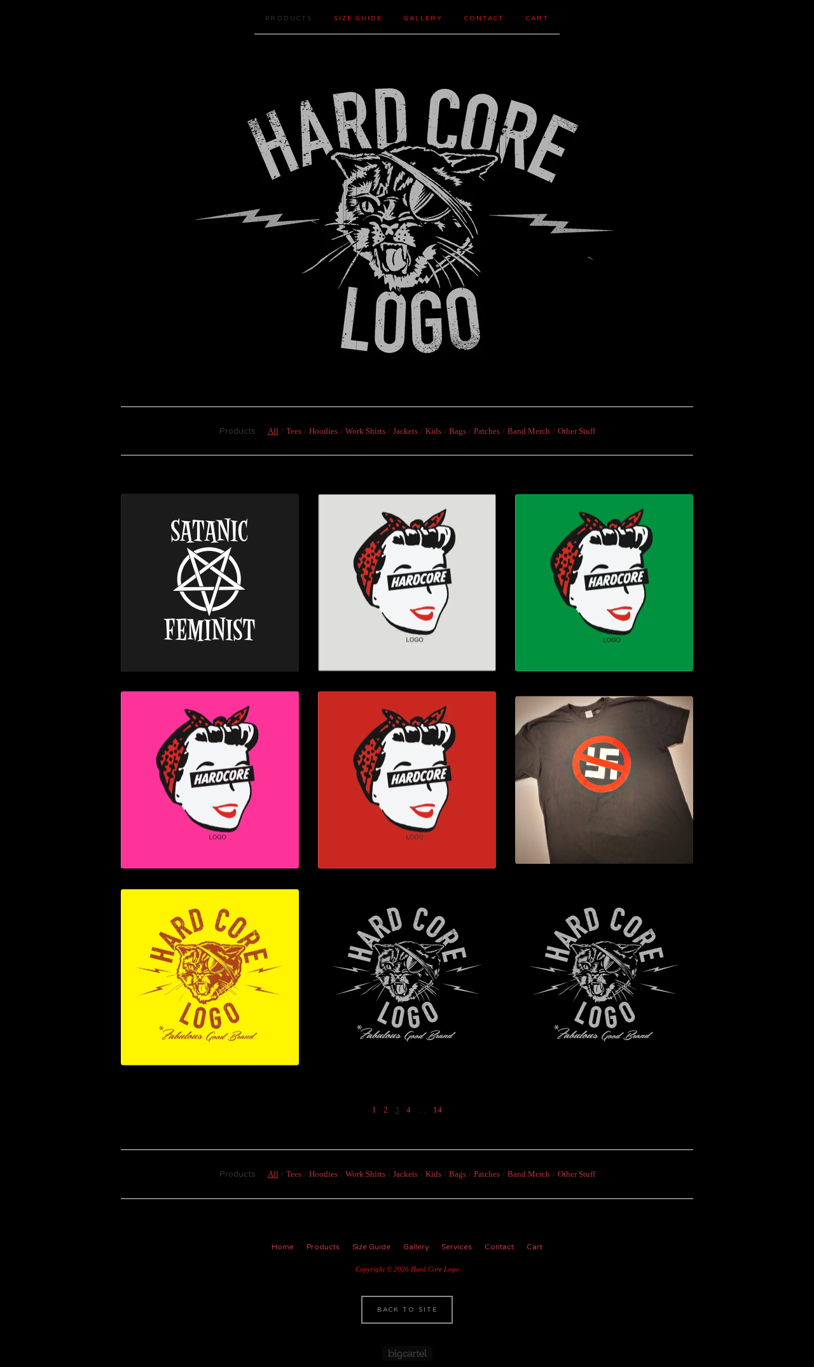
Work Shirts (365, 431)
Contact (484, 18)
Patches (487, 431)
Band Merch (528, 431)
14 (437, 1109)
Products (288, 18)
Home (283, 1246)
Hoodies (323, 431)
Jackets (405, 431)
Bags (457, 431)
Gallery (423, 18)
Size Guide (358, 18)
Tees (293, 431)
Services (456, 1246)
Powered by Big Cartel (407, 1353)
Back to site (407, 1310)
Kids (433, 431)
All (273, 431)
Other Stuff (576, 431)
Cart (537, 18)
